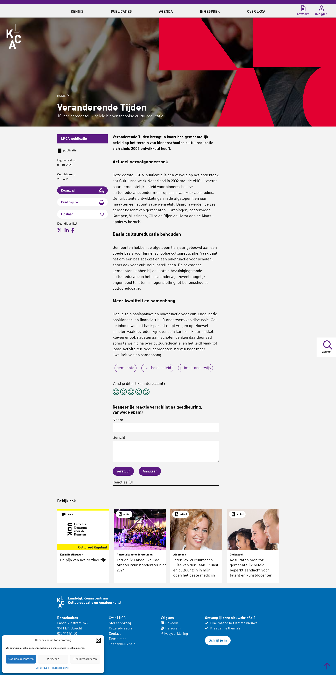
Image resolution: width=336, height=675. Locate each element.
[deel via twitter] (59, 230)
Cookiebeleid (42, 668)
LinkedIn (171, 623)
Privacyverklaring (60, 668)
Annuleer (150, 471)
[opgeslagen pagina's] (303, 8)
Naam (118, 420)
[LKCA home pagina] (13, 36)
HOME (61, 96)
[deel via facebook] (72, 230)
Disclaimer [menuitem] (117, 639)
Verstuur (123, 471)
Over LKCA (117, 618)
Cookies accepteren (21, 659)
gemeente (125, 368)
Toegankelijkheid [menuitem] (122, 644)
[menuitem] (77, 11)
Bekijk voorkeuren (85, 659)
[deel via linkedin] (67, 230)
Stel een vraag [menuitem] (120, 623)
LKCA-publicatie (74, 139)
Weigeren (53, 659)
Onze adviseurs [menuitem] (121, 628)
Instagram (173, 628)
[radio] (116, 392)
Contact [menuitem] (115, 633)
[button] (98, 640)
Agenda (166, 11)
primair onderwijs (195, 368)
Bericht (119, 438)
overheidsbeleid (157, 368)
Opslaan (67, 214)
